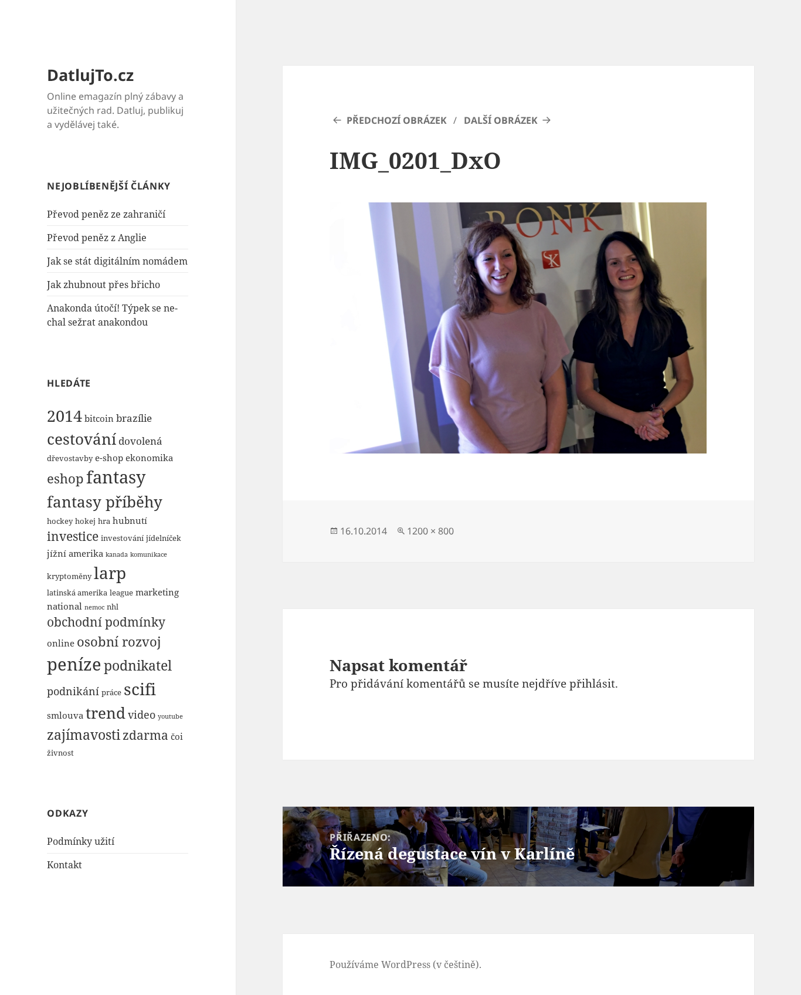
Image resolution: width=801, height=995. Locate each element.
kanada (117, 554)
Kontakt (64, 864)
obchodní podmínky (106, 622)
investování (122, 538)
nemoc (94, 607)
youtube (170, 716)
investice (73, 536)
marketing (157, 592)
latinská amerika (77, 592)
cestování (81, 439)
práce (111, 692)
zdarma (145, 735)
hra (104, 521)
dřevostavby (70, 458)
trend (105, 712)
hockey (60, 521)
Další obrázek (501, 120)
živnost (60, 752)
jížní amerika (75, 553)
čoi (177, 736)
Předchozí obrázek (397, 120)
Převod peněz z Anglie (97, 237)
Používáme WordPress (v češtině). (405, 964)
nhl (112, 606)
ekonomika (149, 457)
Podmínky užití (80, 841)
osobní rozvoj (119, 641)
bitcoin (99, 418)
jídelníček (163, 538)
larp (110, 572)
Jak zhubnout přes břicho (103, 284)
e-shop (109, 457)
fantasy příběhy (104, 501)
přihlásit (592, 683)
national (64, 606)
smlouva (65, 715)
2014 (64, 416)
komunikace (148, 554)
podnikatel (138, 665)
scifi (140, 689)
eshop (65, 478)
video (141, 714)
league (121, 592)
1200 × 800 (430, 530)
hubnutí (130, 520)
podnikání (73, 690)
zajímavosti (83, 734)
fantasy (115, 477)
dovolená (140, 441)
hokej (85, 521)
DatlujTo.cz (90, 75)
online (60, 643)
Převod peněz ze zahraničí (106, 214)
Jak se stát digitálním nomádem (117, 261)
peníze (74, 663)
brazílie (134, 418)
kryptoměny (69, 576)
